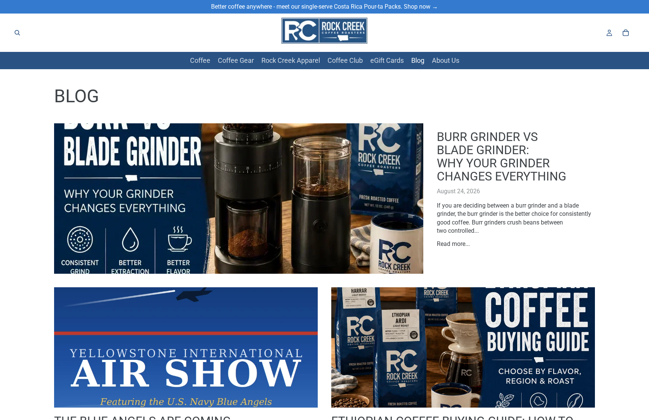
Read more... (453, 243)
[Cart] (625, 32)
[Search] (17, 32)
